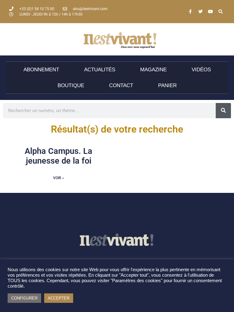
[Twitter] (200, 11)
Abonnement (41, 70)
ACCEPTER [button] (58, 298)
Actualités (99, 70)
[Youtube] (210, 11)
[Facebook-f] (190, 11)
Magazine (153, 70)
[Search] (220, 11)
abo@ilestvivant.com (90, 9)
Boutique (71, 85)
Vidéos (201, 70)
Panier (167, 85)
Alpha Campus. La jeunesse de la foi (58, 156)
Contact (121, 85)
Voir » (58, 178)
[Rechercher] (223, 110)
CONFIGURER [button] (24, 298)
